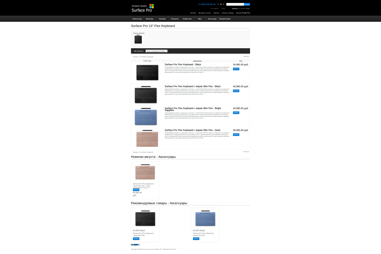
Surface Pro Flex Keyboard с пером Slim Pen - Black (193, 86)
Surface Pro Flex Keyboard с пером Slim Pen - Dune (192, 130)
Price (240, 61)
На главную (214, 8)
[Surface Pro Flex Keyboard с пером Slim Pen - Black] (145, 86)
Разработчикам (224, 19)
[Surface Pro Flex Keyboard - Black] (147, 64)
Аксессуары (212, 19)
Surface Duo (187, 19)
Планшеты (175, 19)
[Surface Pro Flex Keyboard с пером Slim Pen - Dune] (147, 129)
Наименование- (197, 61)
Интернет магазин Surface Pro (152, 249)
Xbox (200, 19)
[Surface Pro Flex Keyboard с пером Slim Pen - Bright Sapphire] (145, 108)
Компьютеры (137, 19)
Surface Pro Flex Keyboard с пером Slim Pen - (143, 234)
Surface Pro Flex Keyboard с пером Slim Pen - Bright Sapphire (193, 109)
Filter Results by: (139, 51)
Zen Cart (173, 249)
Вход (223, 8)
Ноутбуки (162, 19)
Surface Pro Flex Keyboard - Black (183, 64)
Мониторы (150, 19)
